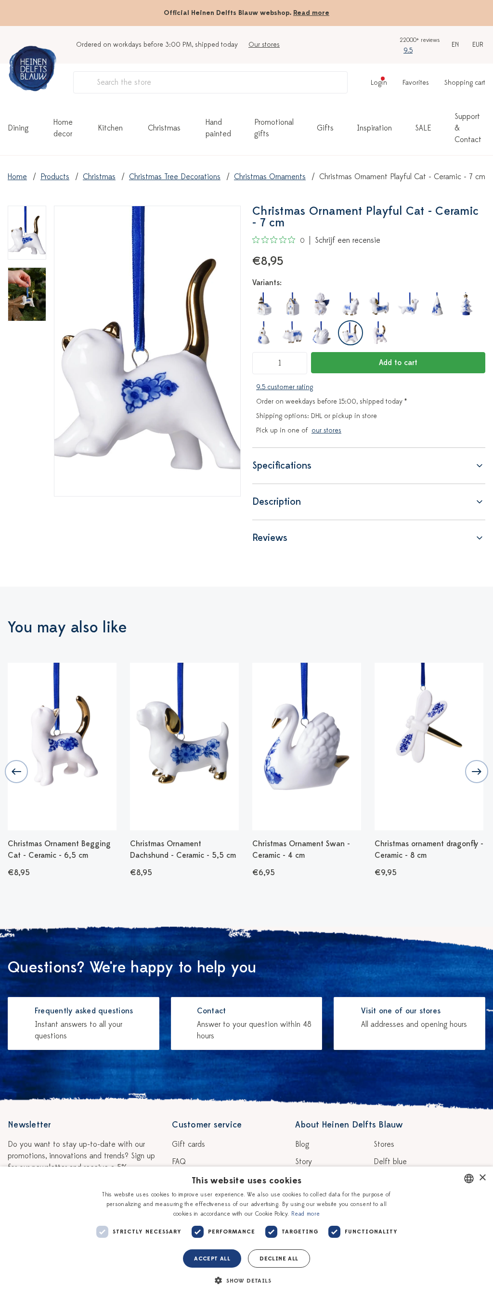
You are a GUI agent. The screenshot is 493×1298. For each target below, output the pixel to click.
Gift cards (188, 1144)
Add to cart (398, 362)
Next (476, 771)
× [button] (482, 1177)
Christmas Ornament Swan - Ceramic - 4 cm (301, 849)
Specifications (281, 465)
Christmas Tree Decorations (175, 177)
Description (276, 502)
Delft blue (390, 1162)
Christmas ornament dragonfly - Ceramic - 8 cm (429, 849)
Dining (18, 128)
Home (17, 177)
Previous (16, 771)
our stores (326, 430)
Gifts (325, 128)
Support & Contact (467, 128)
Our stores (264, 44)
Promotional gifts (274, 128)
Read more (311, 13)
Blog (302, 1144)
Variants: (267, 283)
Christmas (164, 128)
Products (54, 177)
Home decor (63, 128)
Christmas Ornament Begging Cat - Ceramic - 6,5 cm (59, 849)
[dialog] (246, 1232)
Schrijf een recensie (347, 240)
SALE (423, 128)
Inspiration (374, 128)
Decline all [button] (278, 1258)
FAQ (179, 1162)
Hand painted (218, 128)
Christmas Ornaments (270, 177)
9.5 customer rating (284, 387)
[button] (246, 1280)
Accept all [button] (212, 1258)
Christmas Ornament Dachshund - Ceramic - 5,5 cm (183, 849)
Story (303, 1162)
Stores (384, 1144)
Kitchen (110, 128)
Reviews (269, 538)
